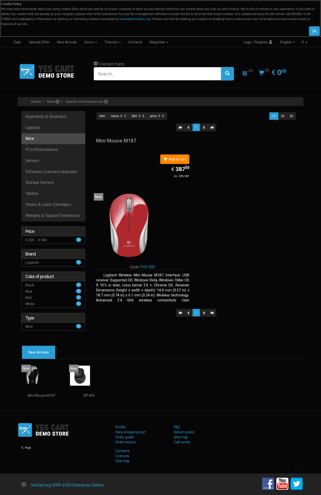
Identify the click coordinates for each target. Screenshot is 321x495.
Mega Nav (157, 42)
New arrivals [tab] (38, 352)
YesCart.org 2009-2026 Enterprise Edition (67, 485)
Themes (111, 42)
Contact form (111, 63)
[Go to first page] (180, 127)
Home (36, 102)
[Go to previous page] (188, 127)
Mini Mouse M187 (41, 395)
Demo (89, 42)
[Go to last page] (212, 127)
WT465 (89, 395)
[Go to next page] (204, 127)
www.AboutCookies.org (135, 19)
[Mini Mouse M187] (32, 376)
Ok (314, 31)
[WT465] (80, 376)
